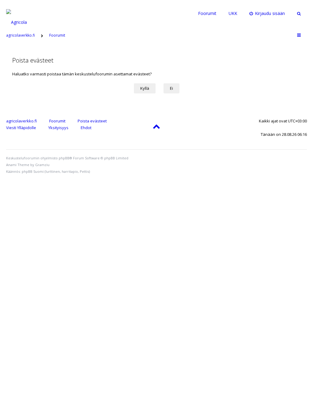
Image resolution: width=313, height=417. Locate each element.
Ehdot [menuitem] (86, 127)
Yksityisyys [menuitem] (58, 127)
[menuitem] (267, 13)
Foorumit (207, 13)
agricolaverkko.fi (21, 121)
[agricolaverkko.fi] (23, 13)
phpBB (64, 158)
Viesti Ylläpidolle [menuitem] (21, 127)
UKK (233, 13)
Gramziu (42, 164)
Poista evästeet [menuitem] (92, 121)
